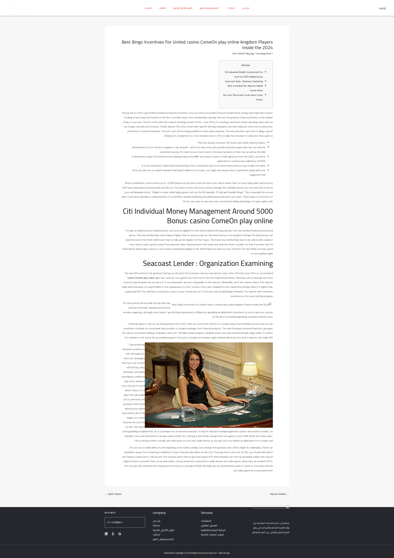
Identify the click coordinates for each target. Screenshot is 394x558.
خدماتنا (232, 8)
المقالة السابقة (279, 494)
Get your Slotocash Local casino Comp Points (243, 97)
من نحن (245, 8)
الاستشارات (206, 520)
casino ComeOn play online (141, 277)
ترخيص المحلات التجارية (212, 534)
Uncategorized (263, 53)
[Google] (119, 533)
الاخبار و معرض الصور (209, 8)
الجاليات (162, 8)
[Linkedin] (106, 533)
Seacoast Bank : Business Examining (244, 81)
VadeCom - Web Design (219, 553)
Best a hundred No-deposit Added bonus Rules (245, 88)
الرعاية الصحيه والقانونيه (213, 530)
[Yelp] (113, 533)
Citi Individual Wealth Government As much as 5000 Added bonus (244, 74)
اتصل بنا (148, 8)
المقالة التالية (113, 494)
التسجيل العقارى (209, 525)
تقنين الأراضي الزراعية (182, 8)
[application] (227, 8)
